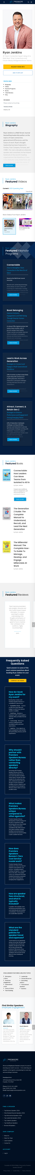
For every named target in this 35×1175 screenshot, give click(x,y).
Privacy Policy (6, 1170)
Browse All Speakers (9, 1125)
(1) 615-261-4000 (12, 1086)
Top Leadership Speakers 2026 (12, 1118)
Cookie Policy (16, 1170)
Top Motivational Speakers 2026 (13, 1115)
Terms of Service (26, 1170)
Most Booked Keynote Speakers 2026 (14, 1113)
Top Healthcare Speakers (11, 1123)
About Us (6, 1135)
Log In (6, 1153)
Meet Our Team (8, 1138)
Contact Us (7, 1143)
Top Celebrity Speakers (10, 1120)
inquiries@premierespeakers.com (16, 1090)
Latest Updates (8, 1140)
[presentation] (33, 624)
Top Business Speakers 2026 (12, 1110)
